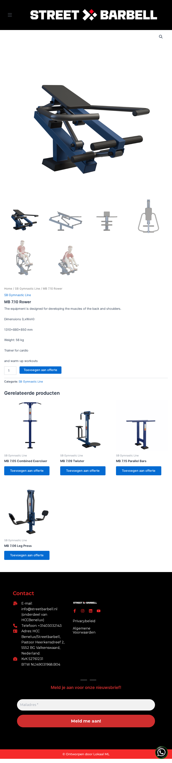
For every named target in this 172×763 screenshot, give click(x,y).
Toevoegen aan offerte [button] (27, 471)
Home (8, 288)
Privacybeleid (84, 621)
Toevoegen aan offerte (40, 370)
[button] (9, 15)
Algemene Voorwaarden (84, 630)
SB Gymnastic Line (27, 288)
